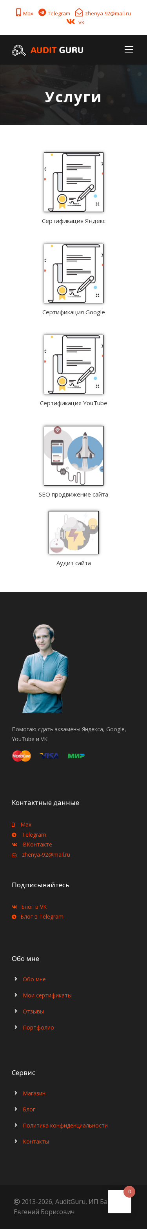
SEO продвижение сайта (73, 494)
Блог (29, 1109)
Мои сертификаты (47, 995)
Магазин (34, 1093)
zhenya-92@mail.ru (108, 13)
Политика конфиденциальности (65, 1125)
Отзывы (33, 1011)
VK (81, 22)
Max (28, 13)
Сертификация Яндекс (73, 221)
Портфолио (38, 1027)
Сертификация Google (73, 312)
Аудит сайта (73, 563)
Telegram (59, 13)
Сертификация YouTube (73, 403)
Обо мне (34, 979)
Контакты (36, 1141)
